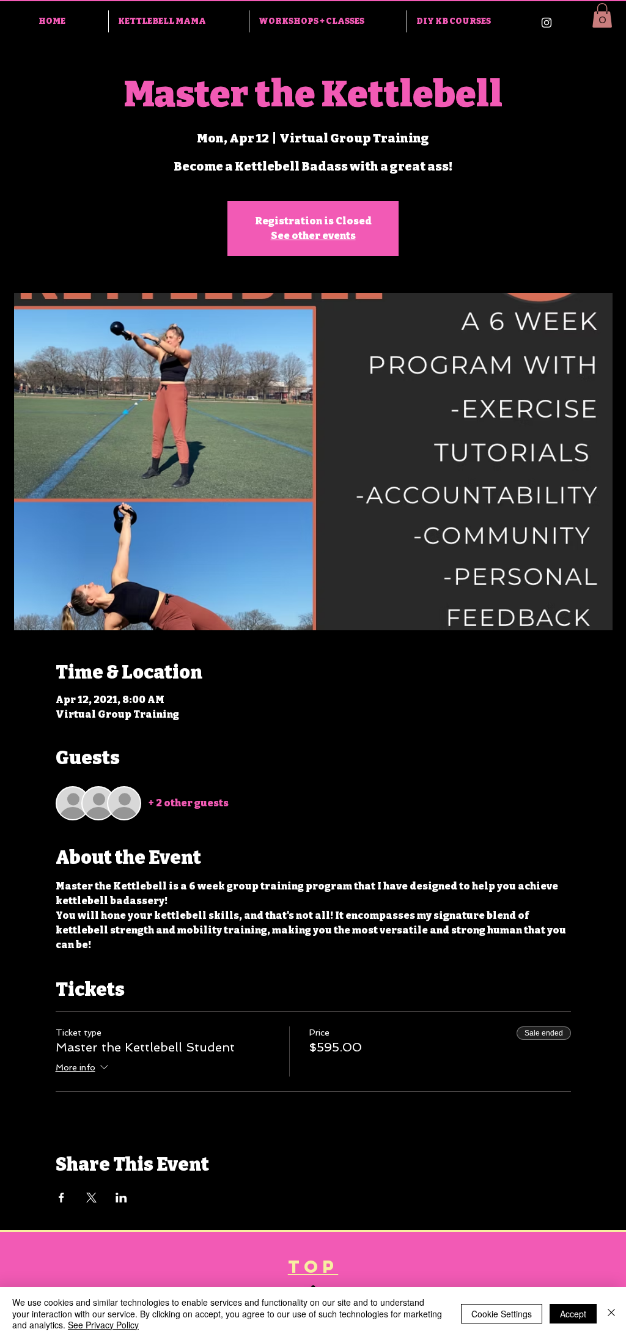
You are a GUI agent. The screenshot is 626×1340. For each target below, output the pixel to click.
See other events (313, 235)
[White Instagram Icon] (546, 22)
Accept (573, 1314)
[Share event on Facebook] (61, 1197)
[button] (602, 15)
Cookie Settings (501, 1314)
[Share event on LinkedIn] (121, 1197)
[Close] (611, 1313)
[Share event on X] (91, 1197)
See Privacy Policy (103, 1325)
